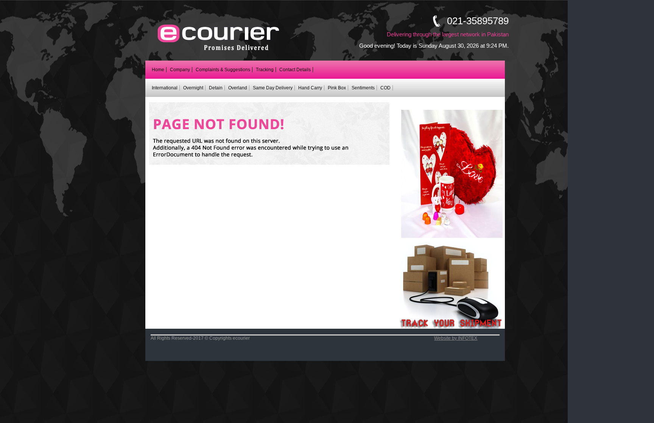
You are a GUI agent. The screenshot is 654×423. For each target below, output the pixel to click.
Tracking (265, 69)
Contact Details (295, 69)
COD (385, 88)
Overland (237, 88)
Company (180, 69)
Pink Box (337, 88)
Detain (216, 88)
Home (158, 69)
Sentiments (363, 88)
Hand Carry (310, 88)
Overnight (193, 88)
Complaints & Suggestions (223, 69)
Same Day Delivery (273, 88)
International (165, 88)
